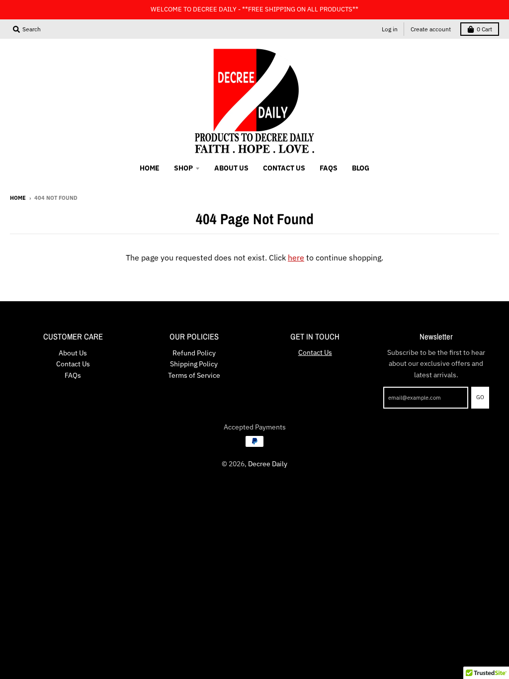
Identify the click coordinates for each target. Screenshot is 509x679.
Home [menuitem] (150, 168)
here (296, 257)
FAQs (73, 375)
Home (18, 197)
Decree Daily (267, 463)
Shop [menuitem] (183, 168)
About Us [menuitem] (231, 168)
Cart (484, 29)
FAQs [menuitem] (329, 168)
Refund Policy (194, 352)
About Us (73, 352)
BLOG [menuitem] (360, 168)
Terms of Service (194, 375)
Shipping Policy (194, 363)
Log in (390, 29)
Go (480, 397)
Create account (431, 29)
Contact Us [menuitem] (284, 168)
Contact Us (73, 363)
